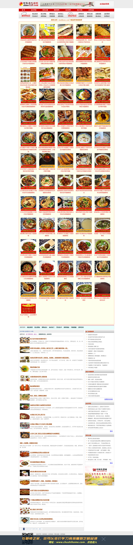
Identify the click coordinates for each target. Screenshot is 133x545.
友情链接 (50, 534)
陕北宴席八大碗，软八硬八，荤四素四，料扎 (99, 459)
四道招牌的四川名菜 (93, 455)
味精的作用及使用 (92, 334)
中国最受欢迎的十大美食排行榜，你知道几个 (99, 452)
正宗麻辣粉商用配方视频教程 (47, 299)
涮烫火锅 (89, 13)
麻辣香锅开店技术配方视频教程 (84, 213)
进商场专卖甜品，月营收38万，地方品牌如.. (99, 420)
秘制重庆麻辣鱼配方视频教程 (28, 234)
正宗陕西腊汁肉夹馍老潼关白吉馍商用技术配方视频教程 (65, 42)
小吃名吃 (81, 16)
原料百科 (60, 16)
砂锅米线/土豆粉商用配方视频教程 (102, 213)
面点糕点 (98, 16)
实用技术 (107, 16)
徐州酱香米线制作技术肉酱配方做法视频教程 (47, 127)
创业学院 (33, 10)
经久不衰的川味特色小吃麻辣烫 (96, 382)
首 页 (23, 10)
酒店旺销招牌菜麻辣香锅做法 (84, 191)
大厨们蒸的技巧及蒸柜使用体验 (96, 348)
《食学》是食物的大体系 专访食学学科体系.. (99, 445)
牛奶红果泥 (91, 344)
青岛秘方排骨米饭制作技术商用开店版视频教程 (47, 105)
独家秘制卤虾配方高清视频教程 (65, 277)
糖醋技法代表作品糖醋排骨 (95, 389)
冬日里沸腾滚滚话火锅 (94, 391)
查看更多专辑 (108, 399)
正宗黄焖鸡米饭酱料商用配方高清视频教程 (28, 277)
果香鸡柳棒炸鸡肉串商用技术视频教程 (84, 62)
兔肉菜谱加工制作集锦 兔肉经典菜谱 (97, 374)
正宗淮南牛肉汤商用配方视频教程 (47, 234)
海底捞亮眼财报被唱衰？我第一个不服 (98, 413)
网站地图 (56, 534)
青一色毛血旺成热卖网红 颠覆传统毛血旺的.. (99, 441)
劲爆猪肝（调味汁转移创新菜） (96, 351)
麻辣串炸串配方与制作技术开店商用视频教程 (102, 191)
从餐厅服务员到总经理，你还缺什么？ (98, 411)
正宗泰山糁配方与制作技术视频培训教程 (84, 148)
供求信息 (91, 10)
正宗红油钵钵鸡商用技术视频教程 (28, 299)
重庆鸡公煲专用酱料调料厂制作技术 (102, 299)
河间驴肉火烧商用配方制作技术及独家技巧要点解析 (102, 84)
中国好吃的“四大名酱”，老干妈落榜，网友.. (99, 450)
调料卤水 (52, 13)
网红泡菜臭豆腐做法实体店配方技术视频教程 (65, 84)
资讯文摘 (45, 10)
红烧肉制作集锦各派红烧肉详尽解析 (97, 386)
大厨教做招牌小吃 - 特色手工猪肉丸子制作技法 (84, 41)
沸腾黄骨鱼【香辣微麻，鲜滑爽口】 (97, 356)
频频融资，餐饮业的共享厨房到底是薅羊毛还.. (100, 418)
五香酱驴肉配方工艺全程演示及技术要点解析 (84, 84)
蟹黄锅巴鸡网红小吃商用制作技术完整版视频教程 (28, 105)
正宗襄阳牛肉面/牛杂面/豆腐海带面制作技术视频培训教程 (28, 149)
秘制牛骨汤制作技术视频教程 (84, 234)
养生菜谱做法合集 (92, 393)
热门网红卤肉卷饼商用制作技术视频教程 (47, 41)
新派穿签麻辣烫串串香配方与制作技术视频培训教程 (84, 170)
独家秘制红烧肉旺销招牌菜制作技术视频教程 (65, 191)
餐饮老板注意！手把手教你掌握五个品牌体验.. (100, 425)
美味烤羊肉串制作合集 (94, 377)
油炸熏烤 (107, 13)
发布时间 (49, 334)
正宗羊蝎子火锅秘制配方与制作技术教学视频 (28, 170)
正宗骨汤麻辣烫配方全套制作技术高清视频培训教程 (102, 170)
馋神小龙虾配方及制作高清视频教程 (47, 277)
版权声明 (38, 534)
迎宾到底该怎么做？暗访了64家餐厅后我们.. (99, 409)
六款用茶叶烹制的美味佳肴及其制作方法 (98, 363)
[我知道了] (104, 539)
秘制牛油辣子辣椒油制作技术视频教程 (102, 127)
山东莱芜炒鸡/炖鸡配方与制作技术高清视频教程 (28, 191)
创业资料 (68, 10)
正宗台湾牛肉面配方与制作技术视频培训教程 (65, 148)
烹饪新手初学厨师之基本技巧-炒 (96, 337)
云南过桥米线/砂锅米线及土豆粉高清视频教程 (65, 213)
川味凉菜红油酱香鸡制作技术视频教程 (28, 41)
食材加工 (60, 13)
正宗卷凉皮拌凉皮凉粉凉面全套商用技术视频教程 (65, 62)
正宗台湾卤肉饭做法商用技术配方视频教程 (84, 105)
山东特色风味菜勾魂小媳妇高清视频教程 (47, 256)
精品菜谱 (35, 13)
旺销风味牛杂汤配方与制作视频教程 (65, 234)
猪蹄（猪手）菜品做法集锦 (95, 379)
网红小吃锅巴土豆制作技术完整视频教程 (65, 127)
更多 (111, 431)
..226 (39, 529)
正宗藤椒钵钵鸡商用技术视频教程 (102, 277)
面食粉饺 (89, 16)
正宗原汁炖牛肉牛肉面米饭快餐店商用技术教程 (47, 62)
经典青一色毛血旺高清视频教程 (84, 299)
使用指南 (62, 534)
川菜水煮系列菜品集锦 (94, 396)
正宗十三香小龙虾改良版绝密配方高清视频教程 (84, 277)
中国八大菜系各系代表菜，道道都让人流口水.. (100, 448)
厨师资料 (56, 10)
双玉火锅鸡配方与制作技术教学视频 (84, 127)
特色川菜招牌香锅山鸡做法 (95, 341)
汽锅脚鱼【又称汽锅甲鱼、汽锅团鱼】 (98, 365)
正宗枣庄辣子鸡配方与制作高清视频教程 (28, 256)
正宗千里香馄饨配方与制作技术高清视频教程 (102, 256)
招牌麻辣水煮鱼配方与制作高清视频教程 (65, 256)
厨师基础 (43, 16)
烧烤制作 (81, 13)
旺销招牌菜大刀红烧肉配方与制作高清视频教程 (84, 256)
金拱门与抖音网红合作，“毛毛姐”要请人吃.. (99, 443)
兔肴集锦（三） (92, 353)
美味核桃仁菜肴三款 (93, 346)
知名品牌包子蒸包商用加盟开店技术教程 (65, 105)
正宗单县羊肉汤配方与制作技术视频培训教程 (102, 148)
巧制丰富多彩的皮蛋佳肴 (94, 360)
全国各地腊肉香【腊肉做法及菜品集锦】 (98, 384)
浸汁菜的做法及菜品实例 (94, 339)
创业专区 (72, 15)
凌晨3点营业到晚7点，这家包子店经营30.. (99, 406)
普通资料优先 (42, 334)
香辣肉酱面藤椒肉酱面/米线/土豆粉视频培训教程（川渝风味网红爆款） (46, 149)
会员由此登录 (104, 4)
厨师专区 (26, 15)
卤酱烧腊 (98, 13)
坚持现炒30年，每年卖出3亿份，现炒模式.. (99, 416)
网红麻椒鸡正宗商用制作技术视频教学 (102, 62)
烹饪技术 (35, 16)
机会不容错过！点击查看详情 (28, 316)
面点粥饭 (43, 13)
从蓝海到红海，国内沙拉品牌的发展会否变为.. (100, 423)
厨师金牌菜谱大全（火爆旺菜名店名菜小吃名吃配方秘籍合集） (28, 85)
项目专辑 (79, 10)
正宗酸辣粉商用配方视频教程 (65, 299)
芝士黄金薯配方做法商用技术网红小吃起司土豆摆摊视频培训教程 (47, 85)
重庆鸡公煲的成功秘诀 (94, 438)
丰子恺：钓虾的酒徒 (93, 457)
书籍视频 (52, 16)
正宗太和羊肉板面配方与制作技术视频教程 (28, 213)
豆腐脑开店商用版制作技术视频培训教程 (47, 191)
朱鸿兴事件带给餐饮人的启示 (95, 427)
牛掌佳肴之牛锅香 (92, 367)
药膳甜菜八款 (91, 358)
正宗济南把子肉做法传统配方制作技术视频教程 (28, 62)
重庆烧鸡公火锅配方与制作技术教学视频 (28, 127)
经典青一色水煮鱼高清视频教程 (102, 234)
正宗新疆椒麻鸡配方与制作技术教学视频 (102, 105)
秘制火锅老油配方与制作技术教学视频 (47, 170)
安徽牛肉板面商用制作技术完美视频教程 (47, 213)
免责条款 (44, 534)
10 (36, 529)
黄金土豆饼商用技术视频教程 (102, 41)
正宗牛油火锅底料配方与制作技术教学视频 (65, 170)
